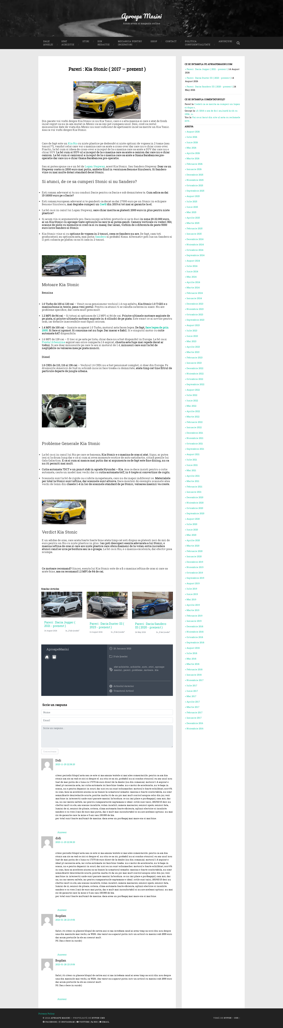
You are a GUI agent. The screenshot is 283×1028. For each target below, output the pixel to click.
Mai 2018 (191, 658)
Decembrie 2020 (195, 497)
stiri (151, 666)
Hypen (228, 1018)
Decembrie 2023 (195, 303)
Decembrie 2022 (195, 368)
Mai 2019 (191, 599)
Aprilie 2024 (193, 282)
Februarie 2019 (194, 615)
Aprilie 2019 (193, 604)
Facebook (51, 1022)
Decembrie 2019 (195, 561)
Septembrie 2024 (196, 255)
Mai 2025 (191, 212)
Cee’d (103, 204)
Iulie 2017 (192, 685)
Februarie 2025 (195, 228)
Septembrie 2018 (195, 642)
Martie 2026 (193, 158)
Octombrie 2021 (195, 443)
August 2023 (193, 325)
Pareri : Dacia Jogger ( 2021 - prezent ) (59, 624)
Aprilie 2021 (193, 475)
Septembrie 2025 (195, 190)
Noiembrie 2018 (195, 631)
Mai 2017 (191, 696)
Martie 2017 (193, 706)
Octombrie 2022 (195, 378)
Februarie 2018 (195, 669)
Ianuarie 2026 (194, 169)
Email (105, 1022)
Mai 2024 (192, 276)
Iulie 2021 (192, 459)
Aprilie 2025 (193, 217)
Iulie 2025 (192, 201)
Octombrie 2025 (195, 185)
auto (144, 666)
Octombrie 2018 (195, 637)
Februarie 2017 (195, 712)
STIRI (86, 41)
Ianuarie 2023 (194, 362)
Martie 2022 (193, 416)
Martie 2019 (193, 610)
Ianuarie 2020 (194, 556)
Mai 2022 (191, 405)
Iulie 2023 (192, 330)
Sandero (100, 236)
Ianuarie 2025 (194, 233)
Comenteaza (49, 751)
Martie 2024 (193, 287)
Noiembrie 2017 (195, 680)
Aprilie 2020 (193, 540)
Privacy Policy (46, 1013)
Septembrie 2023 (195, 319)
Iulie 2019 (192, 588)
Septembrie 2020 (195, 513)
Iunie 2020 (192, 529)
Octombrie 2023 (195, 314)
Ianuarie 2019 (194, 620)
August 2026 (193, 131)
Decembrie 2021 (195, 432)
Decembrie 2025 (195, 174)
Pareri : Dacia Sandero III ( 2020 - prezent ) (150, 625)
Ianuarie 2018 (194, 674)
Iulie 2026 (192, 136)
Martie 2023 (193, 352)
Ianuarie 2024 (194, 298)
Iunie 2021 (192, 465)
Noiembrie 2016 (195, 728)
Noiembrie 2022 (195, 373)
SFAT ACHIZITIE (67, 43)
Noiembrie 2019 (195, 567)
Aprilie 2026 (193, 153)
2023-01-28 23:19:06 (65, 919)
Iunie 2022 (192, 400)
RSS (95, 1022)
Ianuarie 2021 (194, 491)
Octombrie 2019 (195, 572)
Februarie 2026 (195, 163)
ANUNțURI (225, 41)
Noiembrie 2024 (195, 244)
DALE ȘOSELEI (48, 43)
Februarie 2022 (195, 422)
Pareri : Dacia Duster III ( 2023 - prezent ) (107, 625)
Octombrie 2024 (195, 249)
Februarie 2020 (195, 551)
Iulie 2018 (192, 653)
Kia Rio (72, 143)
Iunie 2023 (192, 335)
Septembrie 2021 (195, 448)
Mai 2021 (191, 470)
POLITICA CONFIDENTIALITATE (197, 43)
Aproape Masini (60, 1018)
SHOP (154, 41)
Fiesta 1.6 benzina (53, 342)
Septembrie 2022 (195, 384)
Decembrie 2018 (195, 626)
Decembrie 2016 (195, 723)
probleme (137, 669)
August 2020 (193, 518)
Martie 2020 (193, 545)
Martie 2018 (193, 663)
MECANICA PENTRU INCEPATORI (130, 43)
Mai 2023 (191, 341)
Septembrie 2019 (195, 577)
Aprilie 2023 (193, 346)
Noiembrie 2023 (195, 309)
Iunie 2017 (192, 690)
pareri (127, 669)
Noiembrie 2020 (195, 502)
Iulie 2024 (192, 265)
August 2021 (193, 454)
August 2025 (193, 196)
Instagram (68, 1022)
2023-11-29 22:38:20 (65, 764)
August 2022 (193, 389)
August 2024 (193, 260)
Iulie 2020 (192, 524)
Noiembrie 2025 (195, 179)
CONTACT (171, 41)
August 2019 (193, 583)
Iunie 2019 (192, 594)
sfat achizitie (121, 666)
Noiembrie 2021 (195, 438)
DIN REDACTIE (104, 43)
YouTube (84, 1022)
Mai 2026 (191, 147)
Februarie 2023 (195, 357)
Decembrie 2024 (195, 239)
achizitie (135, 666)
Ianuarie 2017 (194, 717)
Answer (62, 832)
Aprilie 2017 (193, 701)
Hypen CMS (98, 1018)
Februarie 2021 (194, 486)
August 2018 (193, 647)
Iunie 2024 (192, 271)
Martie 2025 (193, 222)
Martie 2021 (193, 481)
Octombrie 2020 (195, 508)
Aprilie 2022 (193, 411)
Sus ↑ (237, 1018)
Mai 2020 (191, 534)
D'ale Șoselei (120, 656)
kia (156, 669)
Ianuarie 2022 (194, 427)
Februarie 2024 (195, 292)
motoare (148, 669)
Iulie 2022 (192, 395)
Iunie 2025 (192, 206)
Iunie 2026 (192, 142)
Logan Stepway (95, 166)
